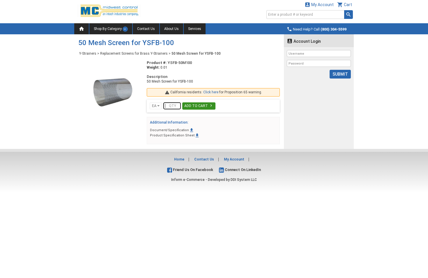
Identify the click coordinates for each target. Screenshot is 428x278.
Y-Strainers (87, 53)
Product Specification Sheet (175, 135)
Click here (210, 92)
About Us (171, 29)
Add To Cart (198, 105)
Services (194, 29)
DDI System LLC (244, 180)
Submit (340, 74)
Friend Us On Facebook (192, 169)
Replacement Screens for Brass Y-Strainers (134, 53)
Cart (344, 4)
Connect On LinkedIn (242, 169)
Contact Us (146, 29)
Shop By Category (108, 29)
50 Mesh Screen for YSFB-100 (196, 53)
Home (179, 159)
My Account (319, 4)
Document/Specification (172, 130)
